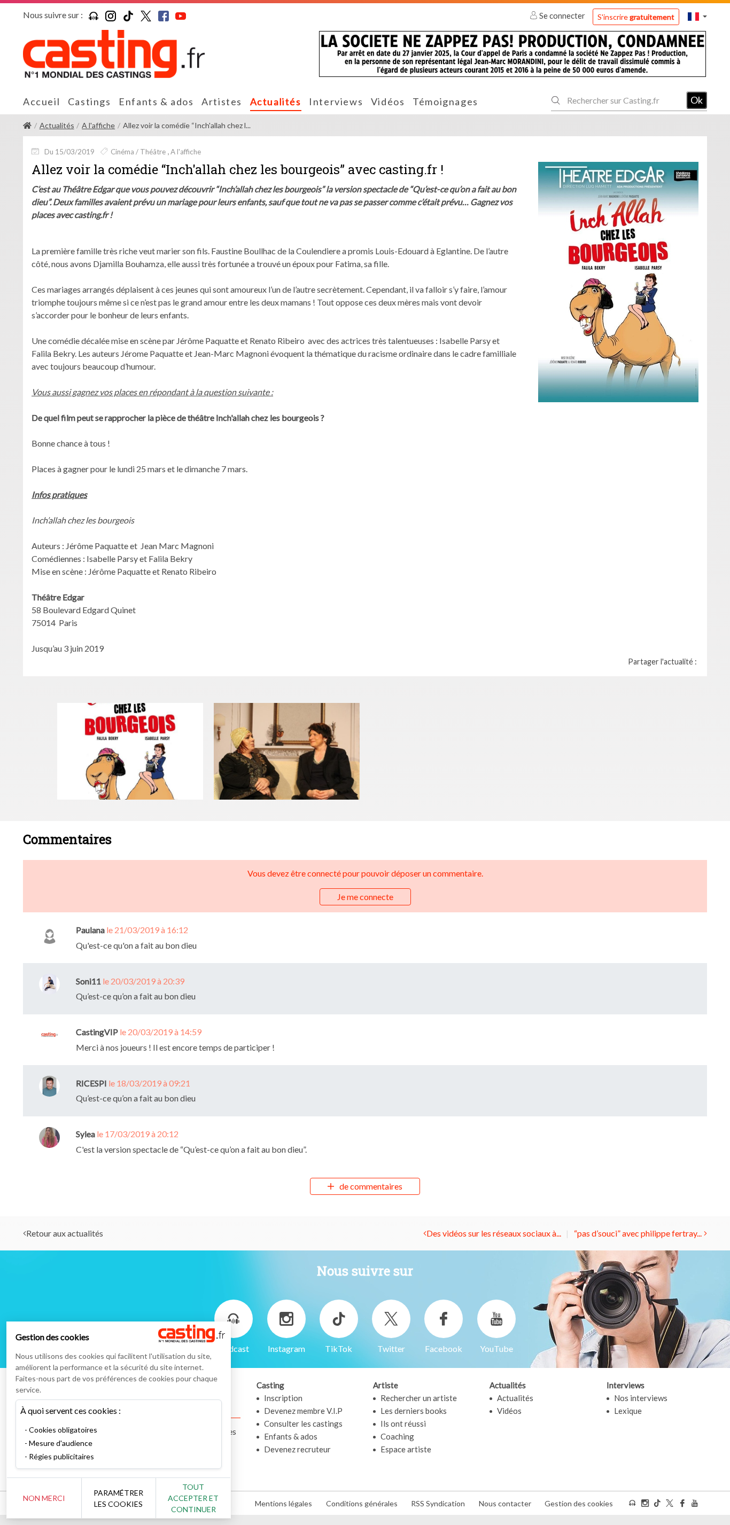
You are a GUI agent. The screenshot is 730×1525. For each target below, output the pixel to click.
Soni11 (88, 981)
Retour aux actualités (64, 1233)
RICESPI (91, 1083)
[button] (697, 16)
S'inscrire (635, 16)
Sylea (85, 1134)
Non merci (44, 1498)
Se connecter (562, 15)
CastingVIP (97, 1032)
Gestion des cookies (579, 1503)
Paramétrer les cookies (118, 1498)
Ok (696, 100)
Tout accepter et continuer (193, 1498)
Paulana (90, 930)
